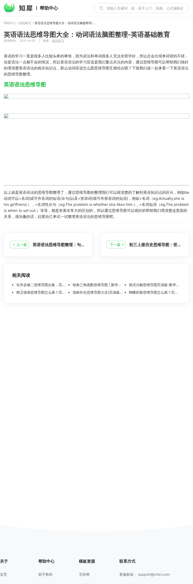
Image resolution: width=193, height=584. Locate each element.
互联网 (84, 574)
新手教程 (45, 574)
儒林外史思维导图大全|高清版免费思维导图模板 (98, 292)
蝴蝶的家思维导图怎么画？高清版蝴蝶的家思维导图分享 (154, 292)
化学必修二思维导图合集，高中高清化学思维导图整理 (41, 285)
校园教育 (25, 23)
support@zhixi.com (154, 574)
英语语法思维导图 (25, 84)
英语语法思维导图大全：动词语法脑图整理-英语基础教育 (65, 23)
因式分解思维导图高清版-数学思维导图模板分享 (154, 285)
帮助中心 (49, 8)
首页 (3, 574)
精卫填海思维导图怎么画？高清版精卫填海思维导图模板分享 (41, 292)
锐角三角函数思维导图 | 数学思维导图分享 (98, 285)
